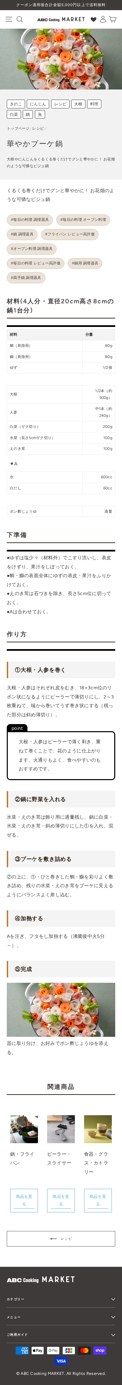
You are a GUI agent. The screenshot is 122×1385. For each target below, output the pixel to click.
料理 (94, 104)
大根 (78, 104)
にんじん (38, 104)
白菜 (14, 114)
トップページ (18, 128)
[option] (61, 5)
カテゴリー (15, 1299)
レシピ (60, 104)
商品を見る (24, 1200)
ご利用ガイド (17, 1334)
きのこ (16, 104)
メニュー (14, 1317)
